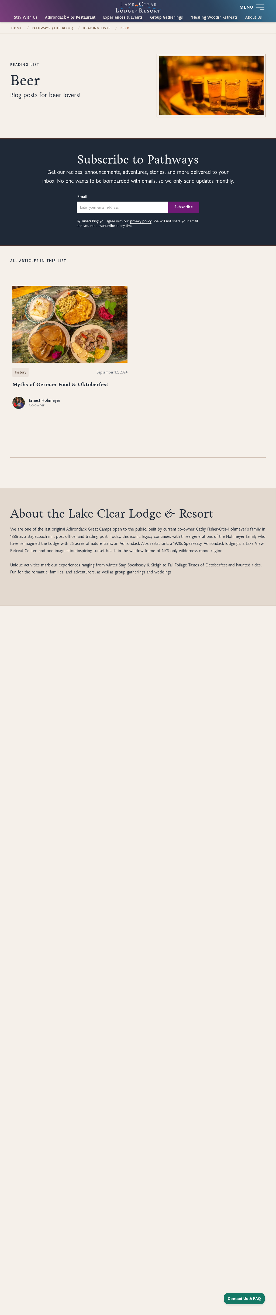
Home (16, 28)
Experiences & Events (122, 17)
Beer (125, 28)
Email (82, 196)
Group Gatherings (166, 17)
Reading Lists (97, 28)
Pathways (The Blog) (53, 28)
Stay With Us (25, 17)
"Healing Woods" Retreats (214, 17)
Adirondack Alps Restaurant (70, 17)
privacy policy (140, 221)
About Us (253, 17)
